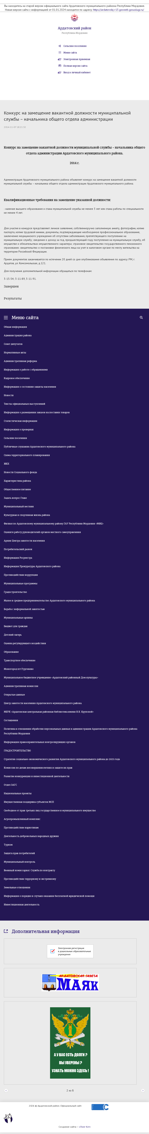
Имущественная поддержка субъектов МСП (29, 802)
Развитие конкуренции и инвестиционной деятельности (36, 776)
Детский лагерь (13, 634)
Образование (11, 652)
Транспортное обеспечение (19, 660)
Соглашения (11, 720)
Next (143, 1091)
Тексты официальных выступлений (24, 404)
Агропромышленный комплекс (22, 819)
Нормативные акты (15, 352)
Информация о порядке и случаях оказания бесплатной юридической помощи (49, 896)
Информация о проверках (19, 429)
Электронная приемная (76, 59)
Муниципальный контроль (19, 862)
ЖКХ (6, 463)
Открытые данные (14, 694)
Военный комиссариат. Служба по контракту (29, 870)
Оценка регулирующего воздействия (25, 643)
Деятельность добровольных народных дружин (31, 836)
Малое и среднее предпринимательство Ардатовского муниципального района (49, 600)
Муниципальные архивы (18, 617)
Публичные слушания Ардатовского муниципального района (39, 446)
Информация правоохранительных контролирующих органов (39, 742)
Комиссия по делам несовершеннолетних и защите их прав (38, 767)
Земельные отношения (17, 887)
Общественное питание (17, 489)
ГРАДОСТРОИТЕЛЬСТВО (17, 750)
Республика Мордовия (74, 33)
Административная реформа (20, 361)
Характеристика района (17, 481)
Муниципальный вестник (19, 506)
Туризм (8, 844)
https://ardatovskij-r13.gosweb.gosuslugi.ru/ (118, 9)
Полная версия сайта (75, 66)
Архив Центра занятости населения (24, 540)
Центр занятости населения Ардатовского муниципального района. (43, 703)
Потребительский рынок (18, 549)
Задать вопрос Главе (15, 498)
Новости (9, 395)
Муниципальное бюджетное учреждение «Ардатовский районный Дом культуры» (51, 677)
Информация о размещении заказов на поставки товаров (37, 412)
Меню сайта (70, 52)
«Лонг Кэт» (85, 1126)
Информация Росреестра (18, 558)
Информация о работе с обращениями (26, 369)
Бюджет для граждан (16, 626)
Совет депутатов (13, 344)
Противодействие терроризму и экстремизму (30, 879)
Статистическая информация (20, 421)
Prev (6, 1091)
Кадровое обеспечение (17, 378)
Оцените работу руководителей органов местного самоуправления (42, 532)
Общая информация (15, 327)
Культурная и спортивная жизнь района (27, 515)
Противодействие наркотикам (21, 827)
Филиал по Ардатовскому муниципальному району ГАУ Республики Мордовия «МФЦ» (54, 523)
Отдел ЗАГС (10, 785)
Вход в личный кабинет (77, 72)
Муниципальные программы (20, 583)
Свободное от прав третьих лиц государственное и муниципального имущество (50, 810)
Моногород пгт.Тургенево (19, 669)
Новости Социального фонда (20, 472)
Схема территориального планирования (27, 455)
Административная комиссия (21, 686)
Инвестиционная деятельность (21, 904)
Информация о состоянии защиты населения (30, 386)
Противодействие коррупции (21, 575)
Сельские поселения (75, 46)
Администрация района (17, 335)
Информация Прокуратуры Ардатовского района (32, 566)
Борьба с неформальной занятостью (24, 609)
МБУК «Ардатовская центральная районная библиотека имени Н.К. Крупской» (49, 711)
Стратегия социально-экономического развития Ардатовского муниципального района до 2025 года (62, 759)
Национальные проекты (18, 793)
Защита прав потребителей (19, 853)
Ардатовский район (74, 28)
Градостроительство (15, 592)
